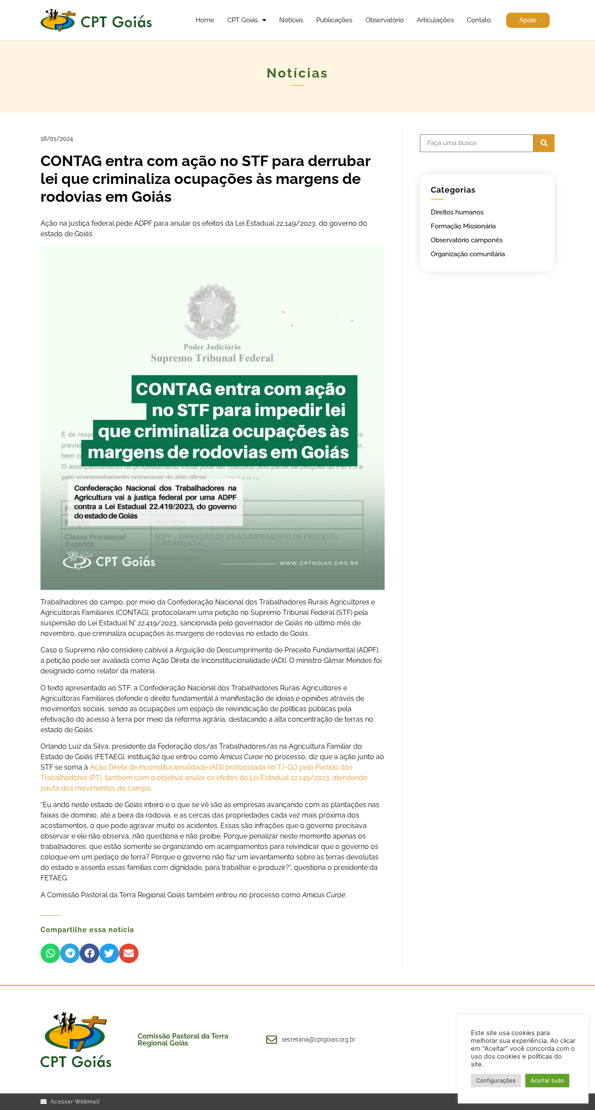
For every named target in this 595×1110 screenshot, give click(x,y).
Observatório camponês (467, 240)
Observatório (384, 20)
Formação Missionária (463, 226)
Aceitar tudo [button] (547, 1080)
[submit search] (544, 143)
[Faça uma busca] (477, 143)
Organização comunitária (468, 254)
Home (205, 20)
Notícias (291, 20)
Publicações (334, 20)
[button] (50, 953)
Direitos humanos (457, 212)
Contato (479, 20)
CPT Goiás (242, 20)
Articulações (435, 20)
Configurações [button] (496, 1080)
